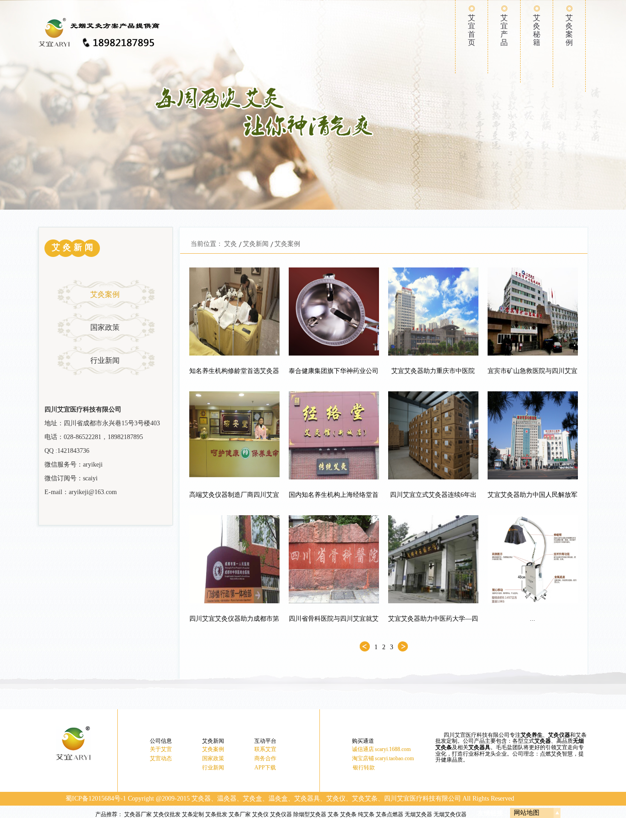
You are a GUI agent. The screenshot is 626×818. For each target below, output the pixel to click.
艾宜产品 (504, 30)
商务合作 (265, 758)
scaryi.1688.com (393, 749)
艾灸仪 (260, 814)
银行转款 (364, 767)
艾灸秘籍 (536, 30)
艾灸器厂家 (138, 814)
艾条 (333, 814)
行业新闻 (105, 360)
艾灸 (230, 243)
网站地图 (526, 812)
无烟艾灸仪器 (450, 814)
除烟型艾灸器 (309, 814)
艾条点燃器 (389, 814)
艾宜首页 (471, 30)
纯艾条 (366, 814)
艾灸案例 (569, 30)
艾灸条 (348, 814)
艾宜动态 (161, 758)
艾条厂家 (240, 814)
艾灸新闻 (256, 243)
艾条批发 (216, 814)
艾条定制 (193, 814)
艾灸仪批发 (167, 814)
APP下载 (265, 767)
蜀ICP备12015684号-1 (96, 798)
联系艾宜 (265, 749)
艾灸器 (542, 741)
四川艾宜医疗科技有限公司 (422, 798)
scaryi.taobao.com (394, 758)
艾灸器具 (479, 747)
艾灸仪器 (281, 814)
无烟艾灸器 (418, 814)
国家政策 (105, 327)
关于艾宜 (161, 749)
